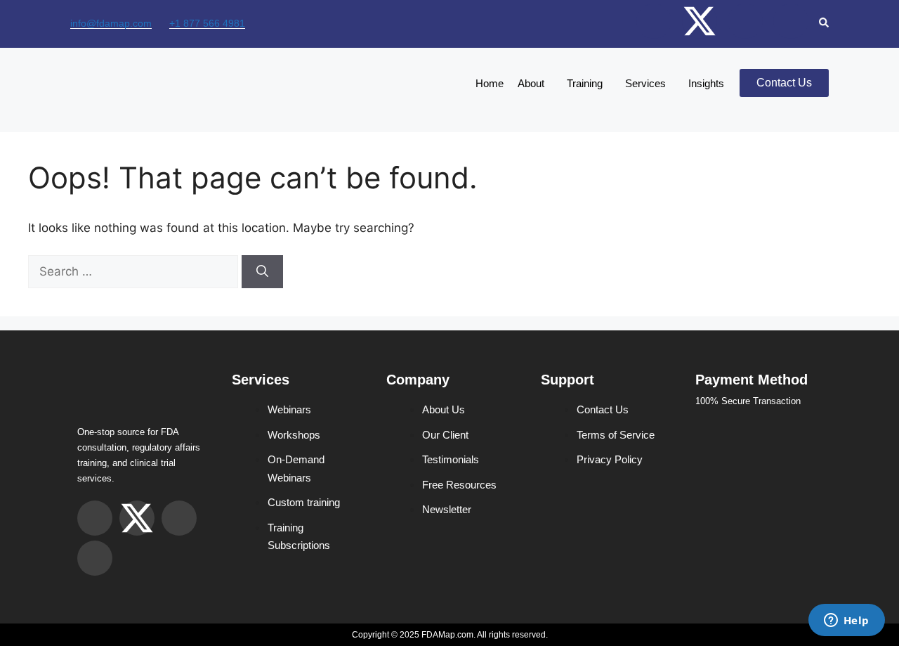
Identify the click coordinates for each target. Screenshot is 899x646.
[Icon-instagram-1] (653, 21)
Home (489, 83)
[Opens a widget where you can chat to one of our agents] (846, 621)
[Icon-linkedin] (790, 21)
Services (645, 83)
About (531, 83)
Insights (706, 83)
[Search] (262, 272)
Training (585, 83)
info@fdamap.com (111, 23)
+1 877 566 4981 (207, 23)
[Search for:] (135, 271)
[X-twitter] (699, 21)
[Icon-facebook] (745, 21)
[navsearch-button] (824, 24)
